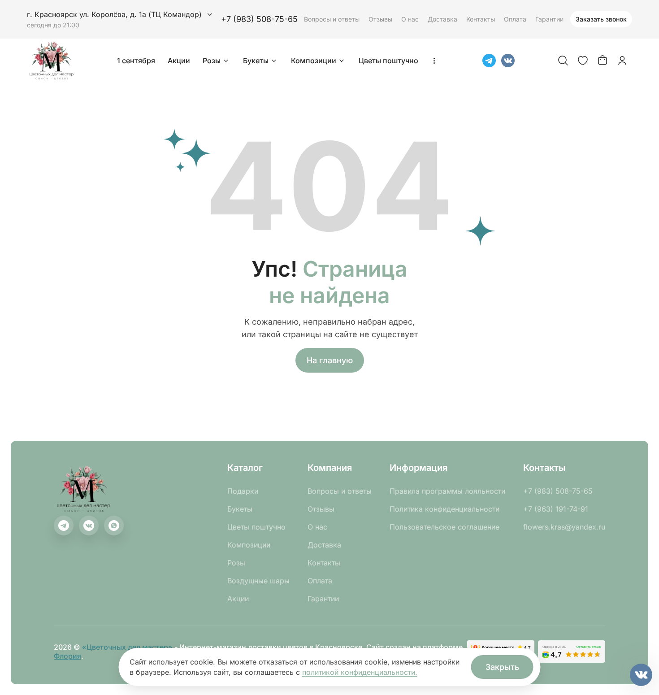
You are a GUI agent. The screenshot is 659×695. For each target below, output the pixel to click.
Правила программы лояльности (447, 490)
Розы (212, 60)
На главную (330, 360)
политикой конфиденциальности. (359, 672)
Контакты (480, 19)
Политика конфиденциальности (444, 508)
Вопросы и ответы (332, 19)
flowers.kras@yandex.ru (564, 526)
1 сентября (136, 60)
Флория (67, 656)
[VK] (508, 60)
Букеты (256, 60)
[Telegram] (489, 60)
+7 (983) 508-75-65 (259, 19)
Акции (179, 60)
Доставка (442, 19)
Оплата (515, 19)
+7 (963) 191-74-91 (555, 508)
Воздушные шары (258, 580)
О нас (410, 19)
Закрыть (502, 667)
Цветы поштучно (388, 60)
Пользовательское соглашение (444, 526)
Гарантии (549, 19)
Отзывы (380, 19)
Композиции (313, 60)
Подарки (242, 490)
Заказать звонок (601, 19)
